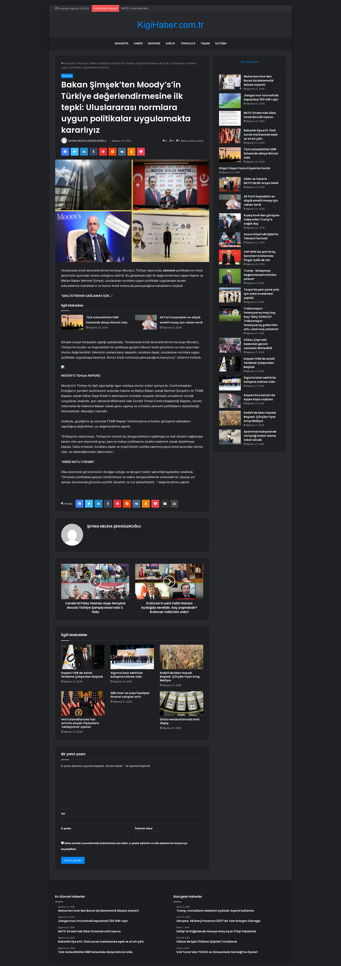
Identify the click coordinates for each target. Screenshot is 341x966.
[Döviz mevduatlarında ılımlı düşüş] (181, 703)
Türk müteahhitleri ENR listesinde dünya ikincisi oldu (261, 153)
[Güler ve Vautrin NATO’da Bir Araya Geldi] (230, 184)
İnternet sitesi (144, 828)
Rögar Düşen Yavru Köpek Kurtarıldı (244, 168)
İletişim (220, 43)
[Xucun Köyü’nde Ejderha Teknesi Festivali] (230, 239)
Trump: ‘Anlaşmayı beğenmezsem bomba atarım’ (260, 275)
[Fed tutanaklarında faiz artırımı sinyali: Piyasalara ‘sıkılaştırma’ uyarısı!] (83, 703)
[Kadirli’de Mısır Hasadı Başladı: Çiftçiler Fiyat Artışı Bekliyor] (181, 657)
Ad (64, 813)
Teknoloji (188, 43)
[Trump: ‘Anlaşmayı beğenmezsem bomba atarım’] (230, 276)
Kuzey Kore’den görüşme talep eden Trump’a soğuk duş (261, 219)
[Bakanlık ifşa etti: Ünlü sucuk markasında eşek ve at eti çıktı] (230, 135)
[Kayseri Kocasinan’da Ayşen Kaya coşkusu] (230, 400)
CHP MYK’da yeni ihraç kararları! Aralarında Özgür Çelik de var (259, 256)
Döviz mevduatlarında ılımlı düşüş (180, 721)
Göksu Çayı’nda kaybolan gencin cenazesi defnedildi (258, 344)
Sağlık (170, 43)
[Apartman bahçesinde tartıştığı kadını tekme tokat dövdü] (230, 437)
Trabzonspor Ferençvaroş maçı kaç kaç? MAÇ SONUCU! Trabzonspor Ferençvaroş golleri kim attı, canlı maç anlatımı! (261, 319)
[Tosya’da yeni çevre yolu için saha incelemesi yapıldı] (230, 295)
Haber (138, 43)
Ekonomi (154, 43)
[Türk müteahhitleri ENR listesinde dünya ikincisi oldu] (72, 322)
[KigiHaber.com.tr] (170, 25)
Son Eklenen (249, 62)
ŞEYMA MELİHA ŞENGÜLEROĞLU (87, 140)
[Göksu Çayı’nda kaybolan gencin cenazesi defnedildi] (230, 345)
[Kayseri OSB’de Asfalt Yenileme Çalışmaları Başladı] (83, 657)
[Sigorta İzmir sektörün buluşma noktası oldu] (132, 657)
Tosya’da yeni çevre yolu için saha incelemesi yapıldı (261, 294)
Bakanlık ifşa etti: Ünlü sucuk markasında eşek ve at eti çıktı (261, 134)
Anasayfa (121, 43)
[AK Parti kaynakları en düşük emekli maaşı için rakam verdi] (146, 322)
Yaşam (205, 43)
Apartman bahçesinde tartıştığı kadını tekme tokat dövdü (260, 436)
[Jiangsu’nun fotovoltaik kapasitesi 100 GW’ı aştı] (230, 100)
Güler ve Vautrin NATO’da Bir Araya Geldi (261, 181)
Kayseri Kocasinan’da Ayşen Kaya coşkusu (259, 397)
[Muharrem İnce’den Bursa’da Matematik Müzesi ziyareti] (230, 81)
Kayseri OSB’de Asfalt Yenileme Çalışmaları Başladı (82, 675)
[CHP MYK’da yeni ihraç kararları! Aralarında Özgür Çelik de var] (230, 257)
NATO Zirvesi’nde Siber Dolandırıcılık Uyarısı (147, 8)
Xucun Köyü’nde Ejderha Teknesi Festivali (261, 236)
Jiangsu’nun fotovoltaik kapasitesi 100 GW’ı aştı (261, 97)
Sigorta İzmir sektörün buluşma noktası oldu (127, 675)
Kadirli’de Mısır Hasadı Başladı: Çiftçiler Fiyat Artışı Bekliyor (180, 676)
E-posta (67, 828)
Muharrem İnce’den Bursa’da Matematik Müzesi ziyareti (259, 80)
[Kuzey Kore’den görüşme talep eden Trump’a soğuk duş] (230, 220)
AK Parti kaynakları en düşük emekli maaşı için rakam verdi (261, 200)
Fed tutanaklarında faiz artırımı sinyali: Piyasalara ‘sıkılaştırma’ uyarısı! (80, 723)
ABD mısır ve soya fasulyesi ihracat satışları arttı (130, 695)
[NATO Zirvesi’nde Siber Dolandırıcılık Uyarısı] (230, 118)
